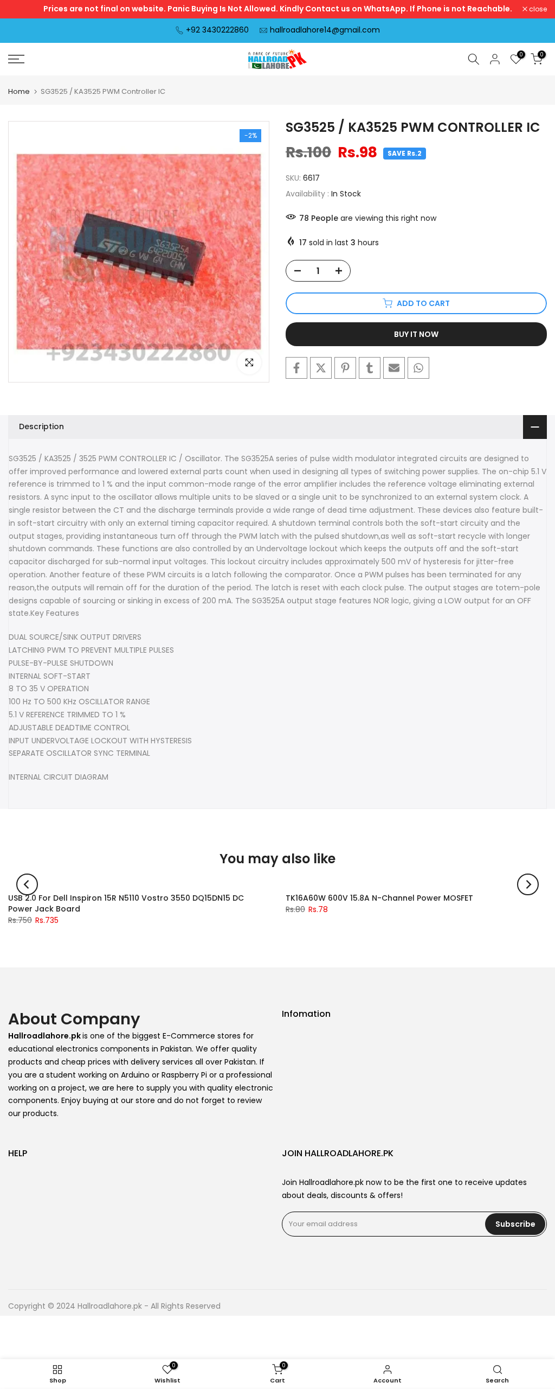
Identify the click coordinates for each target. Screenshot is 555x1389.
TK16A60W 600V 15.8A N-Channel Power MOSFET (379, 898)
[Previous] (27, 884)
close (23, 9)
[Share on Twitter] (321, 368)
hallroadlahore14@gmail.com (325, 29)
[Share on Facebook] (296, 368)
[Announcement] (277, 9)
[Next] (528, 884)
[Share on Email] (394, 368)
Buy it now (416, 334)
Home (19, 91)
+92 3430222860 (217, 29)
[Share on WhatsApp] (418, 368)
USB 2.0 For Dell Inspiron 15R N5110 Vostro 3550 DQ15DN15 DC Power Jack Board (126, 903)
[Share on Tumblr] (369, 368)
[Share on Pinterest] (345, 368)
